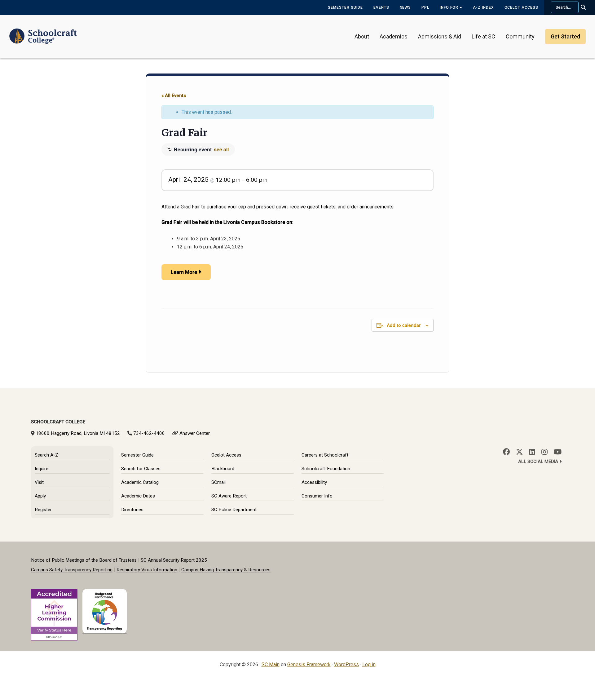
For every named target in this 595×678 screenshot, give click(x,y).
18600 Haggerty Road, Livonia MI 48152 (78, 433)
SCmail (218, 482)
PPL (425, 7)
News (405, 7)
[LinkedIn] (532, 452)
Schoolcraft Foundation (326, 468)
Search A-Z (46, 455)
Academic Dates (138, 496)
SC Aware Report (229, 496)
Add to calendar (404, 325)
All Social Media (538, 461)
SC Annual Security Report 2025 (174, 560)
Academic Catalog (140, 482)
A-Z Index (483, 7)
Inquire (41, 468)
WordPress (346, 664)
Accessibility (314, 482)
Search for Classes (141, 468)
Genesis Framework (309, 664)
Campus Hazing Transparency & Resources (226, 570)
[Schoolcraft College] (43, 32)
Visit (39, 482)
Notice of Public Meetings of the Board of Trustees (84, 560)
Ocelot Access (521, 7)
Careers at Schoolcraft (325, 455)
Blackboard (222, 468)
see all (221, 149)
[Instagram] (544, 452)
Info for (450, 7)
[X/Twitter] (519, 452)
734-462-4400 (149, 433)
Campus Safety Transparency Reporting (71, 570)
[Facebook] (506, 452)
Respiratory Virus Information (147, 570)
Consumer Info (317, 496)
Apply (40, 496)
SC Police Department (234, 509)
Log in (369, 664)
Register (43, 509)
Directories (132, 509)
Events (381, 7)
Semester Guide (345, 7)
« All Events (173, 95)
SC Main (271, 664)
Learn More (184, 272)
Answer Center (194, 433)
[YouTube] (557, 452)
